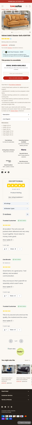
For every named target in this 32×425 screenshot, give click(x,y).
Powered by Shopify (6, 412)
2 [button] (13, 32)
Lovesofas (12, 410)
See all (27, 360)
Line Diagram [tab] (6, 119)
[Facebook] (2, 406)
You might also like (8, 360)
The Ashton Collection (15, 84)
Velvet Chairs (14, 111)
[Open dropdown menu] (28, 391)
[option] (16, 20)
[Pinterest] (11, 406)
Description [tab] (6, 114)
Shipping (10, 47)
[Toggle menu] (2, 6)
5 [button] (18, 32)
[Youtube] (5, 406)
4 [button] (16, 32)
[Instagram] (8, 406)
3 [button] (15, 32)
